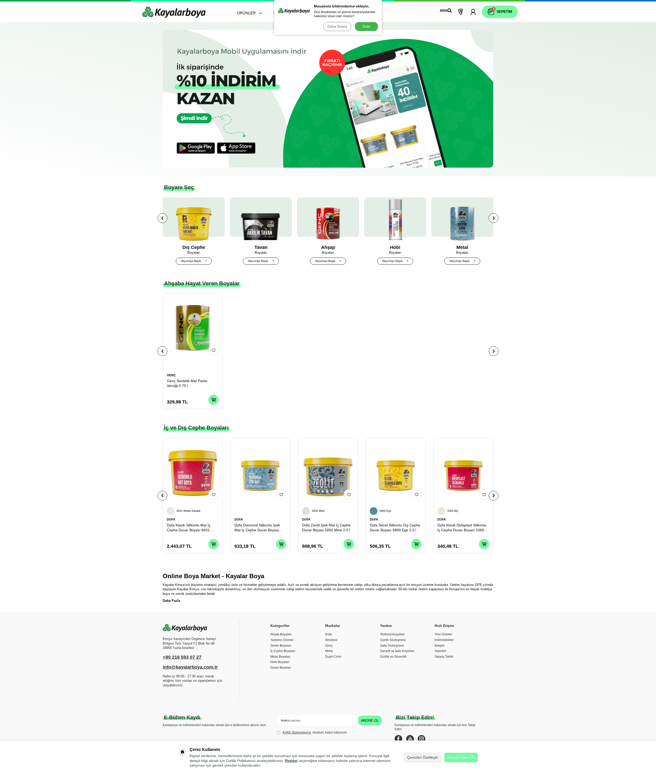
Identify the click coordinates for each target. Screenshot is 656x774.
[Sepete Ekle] (213, 400)
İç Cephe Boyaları (282, 651)
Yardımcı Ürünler (282, 640)
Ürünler (246, 13)
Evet (366, 26)
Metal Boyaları (280, 656)
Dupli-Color (333, 656)
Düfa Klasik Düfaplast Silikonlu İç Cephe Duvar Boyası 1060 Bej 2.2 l (461, 528)
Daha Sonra (337, 26)
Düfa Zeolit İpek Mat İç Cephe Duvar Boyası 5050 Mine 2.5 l (326, 527)
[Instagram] (421, 739)
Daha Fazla (171, 601)
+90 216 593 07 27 (182, 657)
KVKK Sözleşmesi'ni (297, 732)
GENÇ (171, 375)
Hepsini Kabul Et (461, 757)
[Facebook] (398, 739)
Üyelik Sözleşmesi (393, 640)
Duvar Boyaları (280, 667)
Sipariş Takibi (444, 656)
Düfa (328, 634)
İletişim (439, 645)
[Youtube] (410, 739)
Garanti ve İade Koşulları (397, 651)
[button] (162, 218)
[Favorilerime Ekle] (213, 350)
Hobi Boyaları (279, 662)
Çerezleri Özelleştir (422, 757)
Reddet (291, 761)
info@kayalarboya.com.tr (190, 667)
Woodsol (331, 640)
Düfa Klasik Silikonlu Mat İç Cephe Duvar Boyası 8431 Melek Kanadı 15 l (188, 528)
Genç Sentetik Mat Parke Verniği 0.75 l (187, 383)
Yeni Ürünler (443, 634)
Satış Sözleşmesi (392, 645)
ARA (443, 10)
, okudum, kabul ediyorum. (315, 732)
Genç (329, 645)
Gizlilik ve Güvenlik (393, 656)
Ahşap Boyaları (281, 634)
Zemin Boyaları (280, 645)
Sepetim (440, 651)
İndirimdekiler (444, 640)
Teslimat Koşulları (392, 634)
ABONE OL (370, 720)
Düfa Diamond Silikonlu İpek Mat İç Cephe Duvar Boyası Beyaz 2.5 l (257, 528)
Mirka (329, 651)
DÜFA (171, 519)
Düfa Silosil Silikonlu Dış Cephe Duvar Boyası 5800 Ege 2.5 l (395, 527)
